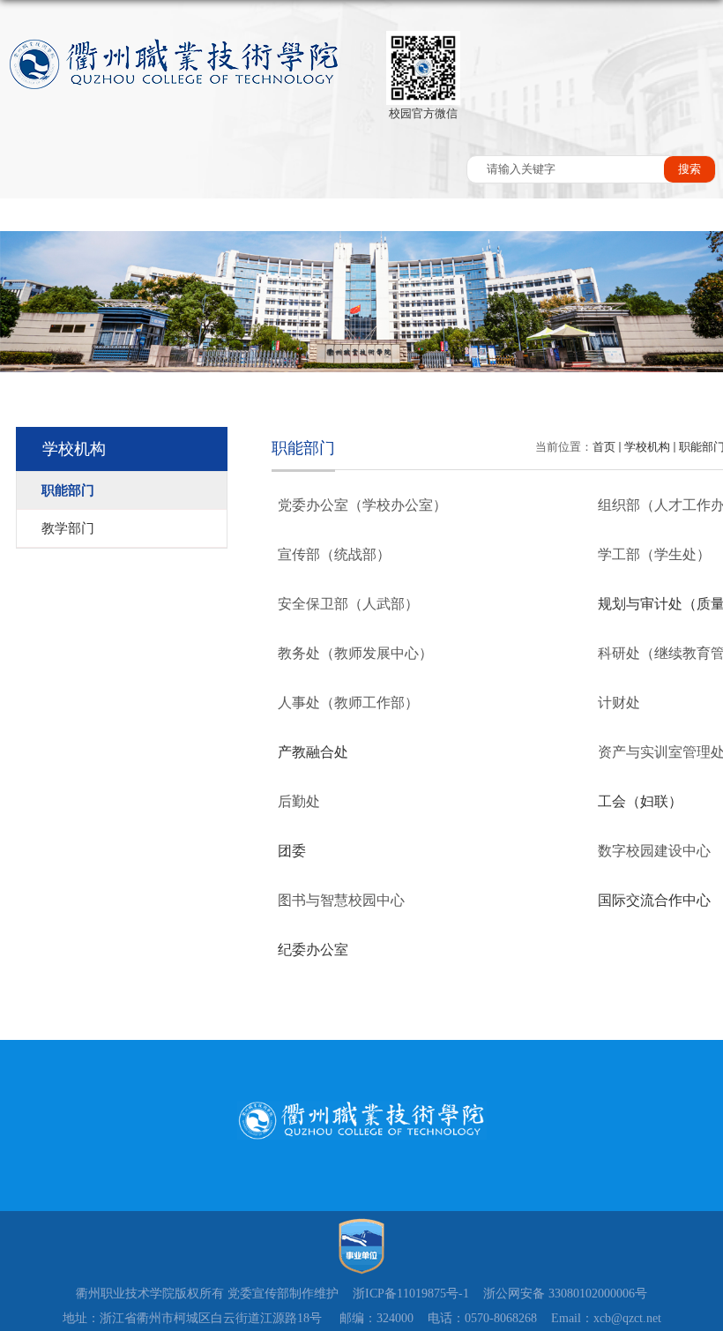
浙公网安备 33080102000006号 (565, 1293)
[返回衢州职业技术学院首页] (174, 64)
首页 (604, 446)
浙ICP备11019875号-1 (411, 1293)
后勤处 (299, 801)
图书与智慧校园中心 (341, 900)
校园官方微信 (423, 113)
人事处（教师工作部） (348, 702)
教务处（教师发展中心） (355, 653)
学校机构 (647, 446)
